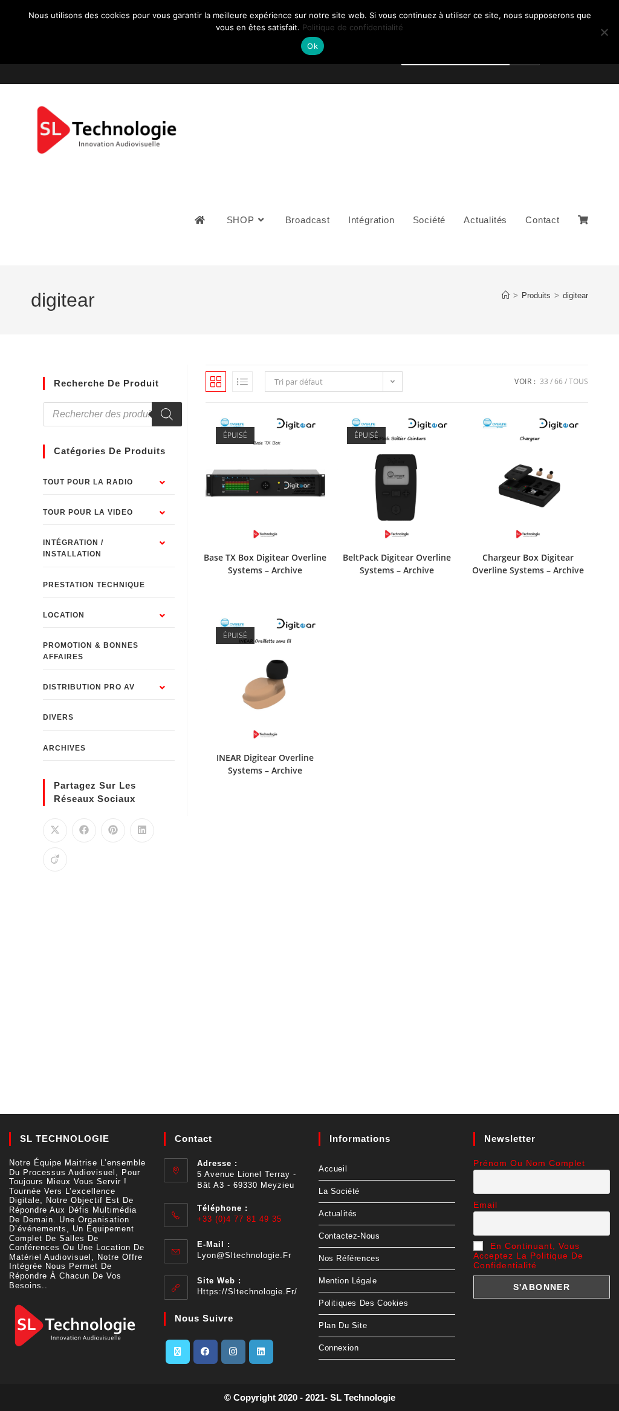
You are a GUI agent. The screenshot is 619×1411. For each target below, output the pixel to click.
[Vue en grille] (216, 381)
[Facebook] (205, 1352)
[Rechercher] (167, 414)
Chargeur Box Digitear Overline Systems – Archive (528, 564)
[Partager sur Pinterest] (113, 830)
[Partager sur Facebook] (84, 830)
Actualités (338, 1213)
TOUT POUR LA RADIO (88, 482)
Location (64, 615)
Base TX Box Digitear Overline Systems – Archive (265, 564)
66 (558, 381)
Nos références (349, 1258)
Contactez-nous (349, 1235)
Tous (578, 381)
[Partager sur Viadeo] (55, 859)
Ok (312, 46)
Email (485, 1205)
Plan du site (343, 1325)
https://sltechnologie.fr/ (247, 1291)
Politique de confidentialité (352, 27)
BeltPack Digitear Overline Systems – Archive (397, 564)
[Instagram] (233, 1352)
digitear (575, 295)
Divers (58, 717)
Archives (64, 748)
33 (544, 381)
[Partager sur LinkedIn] (142, 830)
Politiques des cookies (363, 1303)
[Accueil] (506, 295)
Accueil (333, 1168)
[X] (178, 1352)
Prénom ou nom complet (529, 1163)
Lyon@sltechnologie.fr (244, 1255)
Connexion (338, 1347)
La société (339, 1191)
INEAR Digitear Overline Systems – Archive (265, 764)
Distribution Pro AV (89, 687)
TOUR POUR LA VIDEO (88, 512)
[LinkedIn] (261, 1352)
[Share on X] (55, 830)
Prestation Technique (94, 585)
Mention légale (348, 1280)
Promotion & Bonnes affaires (90, 651)
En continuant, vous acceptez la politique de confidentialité (528, 1255)
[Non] (604, 32)
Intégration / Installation (73, 548)
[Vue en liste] (242, 381)
